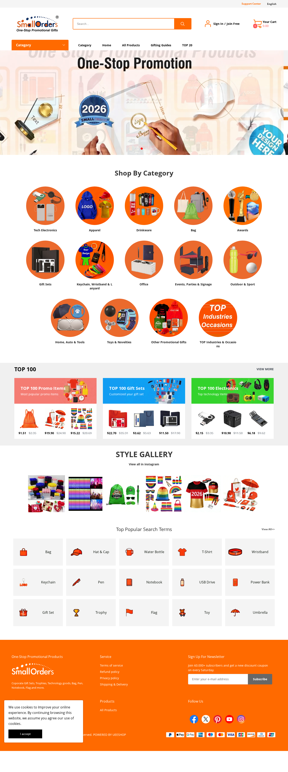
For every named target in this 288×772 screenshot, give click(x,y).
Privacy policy (109, 678)
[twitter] (206, 719)
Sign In (218, 23)
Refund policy (109, 672)
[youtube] (229, 719)
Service (105, 656)
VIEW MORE (265, 369)
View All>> (268, 529)
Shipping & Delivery (114, 684)
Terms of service (111, 665)
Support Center (251, 3)
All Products (108, 710)
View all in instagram (144, 464)
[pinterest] (217, 719)
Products (107, 701)
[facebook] (194, 719)
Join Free (233, 23)
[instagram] (241, 719)
